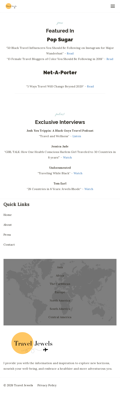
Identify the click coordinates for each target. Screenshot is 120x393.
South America (60, 309)
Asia (60, 267)
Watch (67, 157)
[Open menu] (112, 6)
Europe (60, 292)
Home (8, 215)
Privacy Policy (47, 385)
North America (60, 300)
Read (70, 53)
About (8, 224)
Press (7, 234)
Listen (77, 136)
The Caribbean (60, 284)
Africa (60, 275)
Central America (59, 317)
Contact (9, 244)
